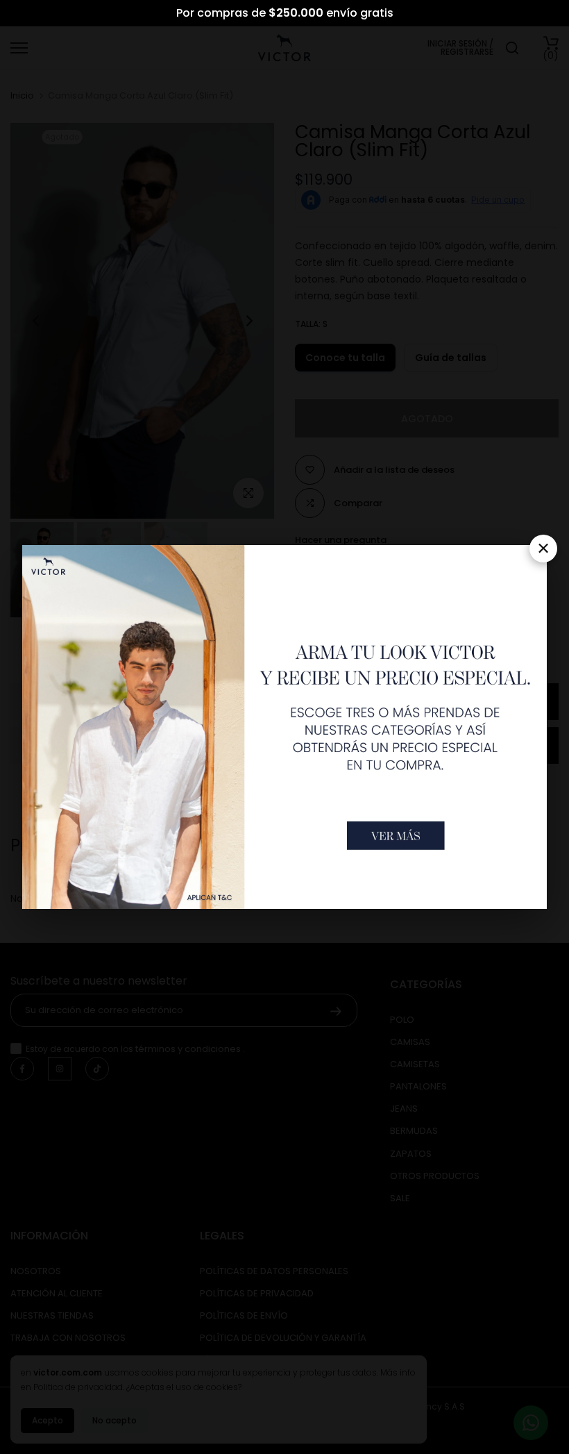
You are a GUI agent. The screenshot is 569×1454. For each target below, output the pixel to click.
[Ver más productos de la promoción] (396, 835)
